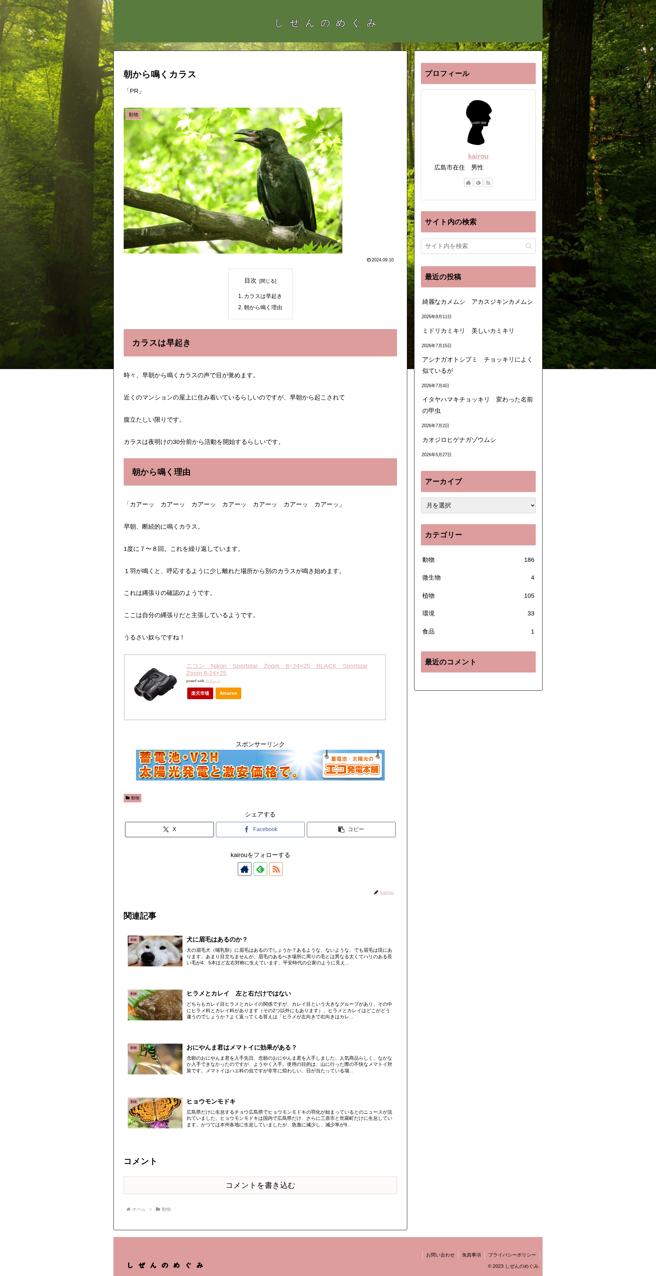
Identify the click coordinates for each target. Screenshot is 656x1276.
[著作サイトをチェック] (244, 869)
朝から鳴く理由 (263, 307)
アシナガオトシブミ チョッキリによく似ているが (477, 365)
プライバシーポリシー (512, 1255)
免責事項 (471, 1255)
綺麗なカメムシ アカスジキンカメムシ (477, 301)
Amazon (228, 693)
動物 (135, 798)
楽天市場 (200, 693)
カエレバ (212, 681)
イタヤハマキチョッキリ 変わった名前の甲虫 (477, 405)
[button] (351, 829)
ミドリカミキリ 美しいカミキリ (468, 330)
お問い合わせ (440, 1255)
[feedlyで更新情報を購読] (260, 869)
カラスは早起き (263, 296)
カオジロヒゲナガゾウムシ (459, 439)
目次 (250, 280)
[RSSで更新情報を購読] (276, 869)
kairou (478, 156)
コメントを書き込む (261, 1185)
